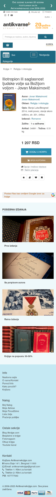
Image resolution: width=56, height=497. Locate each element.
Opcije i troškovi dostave (34, 166)
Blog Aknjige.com (10, 432)
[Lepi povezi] (28, 339)
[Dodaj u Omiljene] (36, 177)
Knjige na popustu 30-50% (18, 356)
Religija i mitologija (23, 68)
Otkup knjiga (8, 441)
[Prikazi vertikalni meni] (6, 55)
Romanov (36, 118)
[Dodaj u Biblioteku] (30, 177)
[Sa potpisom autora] (28, 266)
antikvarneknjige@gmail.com (26, 466)
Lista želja (7, 414)
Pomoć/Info (8, 383)
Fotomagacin (8, 438)
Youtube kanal (9, 444)
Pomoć (48, 12)
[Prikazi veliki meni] (33, 54)
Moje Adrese (8, 407)
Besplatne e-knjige (11, 435)
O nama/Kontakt (10, 380)
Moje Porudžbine (10, 411)
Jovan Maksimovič (31, 99)
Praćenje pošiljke (10, 417)
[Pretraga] (45, 36)
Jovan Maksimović (38, 96)
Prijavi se (35, 12)
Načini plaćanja (31, 169)
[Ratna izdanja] (28, 302)
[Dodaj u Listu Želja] (23, 177)
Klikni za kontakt (24, 469)
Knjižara (6, 389)
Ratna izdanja (11, 319)
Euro (47, 17)
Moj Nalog (7, 404)
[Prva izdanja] (28, 229)
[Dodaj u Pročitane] (41, 177)
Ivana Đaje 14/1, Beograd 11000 (20, 463)
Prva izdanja (10, 245)
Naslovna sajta (9, 377)
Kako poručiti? (9, 386)
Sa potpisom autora (14, 282)
